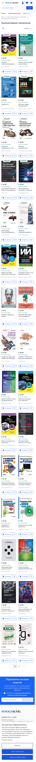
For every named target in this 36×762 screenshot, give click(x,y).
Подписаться (27, 699)
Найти (29, 8)
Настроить (17, 745)
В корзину (8, 71)
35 (19, 666)
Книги (3, 13)
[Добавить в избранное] (14, 71)
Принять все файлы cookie (17, 757)
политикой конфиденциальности (17, 695)
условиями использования (22, 693)
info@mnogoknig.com (7, 720)
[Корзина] (31, 3)
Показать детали (7, 740)
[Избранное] (27, 3)
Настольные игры (14, 13)
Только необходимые (17, 751)
